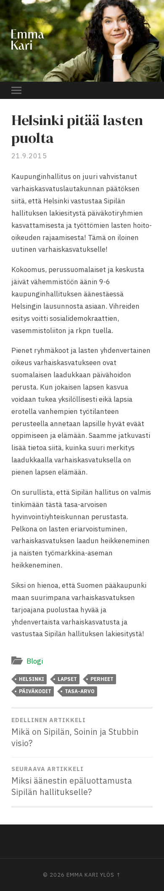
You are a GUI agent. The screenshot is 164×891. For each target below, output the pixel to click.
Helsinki (31, 679)
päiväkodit (35, 691)
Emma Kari (82, 874)
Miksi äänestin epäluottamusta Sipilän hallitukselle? (71, 781)
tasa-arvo (80, 691)
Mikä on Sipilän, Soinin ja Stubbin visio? (75, 732)
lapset (67, 679)
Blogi (34, 661)
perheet (102, 679)
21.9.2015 (29, 156)
